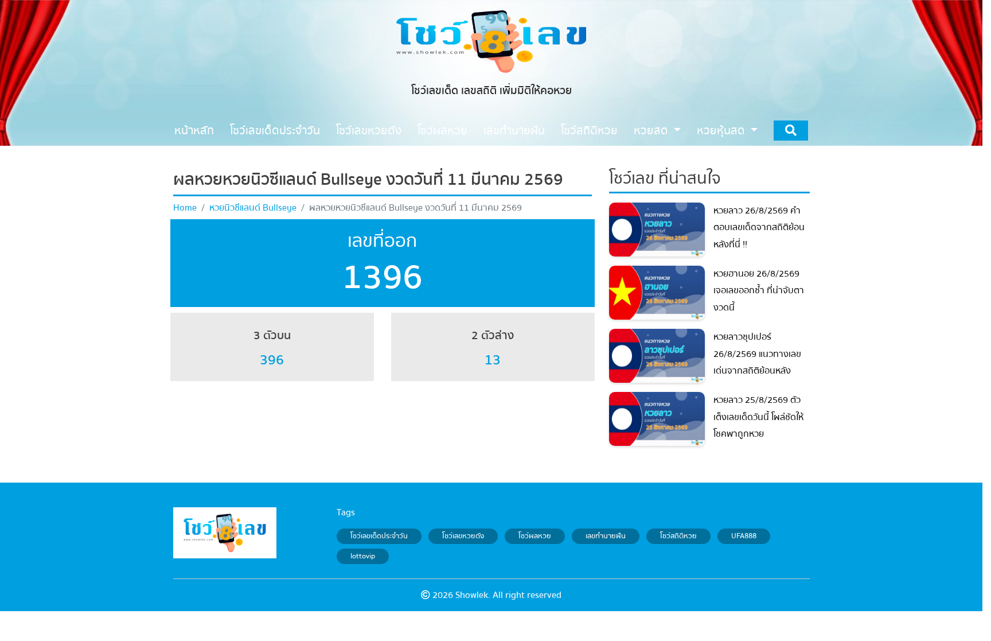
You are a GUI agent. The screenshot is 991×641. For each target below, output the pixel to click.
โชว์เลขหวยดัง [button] (368, 130)
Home (185, 207)
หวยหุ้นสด (722, 130)
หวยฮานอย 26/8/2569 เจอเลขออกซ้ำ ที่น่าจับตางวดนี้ (758, 290)
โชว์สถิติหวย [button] (589, 130)
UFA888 (743, 536)
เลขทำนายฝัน (606, 536)
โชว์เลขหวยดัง (463, 536)
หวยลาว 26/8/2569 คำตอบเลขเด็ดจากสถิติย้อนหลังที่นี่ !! (759, 227)
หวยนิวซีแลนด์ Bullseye (252, 207)
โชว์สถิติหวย (678, 536)
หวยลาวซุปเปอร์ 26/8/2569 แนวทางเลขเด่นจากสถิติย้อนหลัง (757, 353)
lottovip (362, 556)
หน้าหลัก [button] (194, 130)
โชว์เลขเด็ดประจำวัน (379, 536)
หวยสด (652, 130)
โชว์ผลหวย (534, 536)
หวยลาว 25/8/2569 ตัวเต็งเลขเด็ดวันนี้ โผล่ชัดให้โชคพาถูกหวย (758, 417)
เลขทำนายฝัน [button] (514, 130)
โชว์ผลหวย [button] (442, 130)
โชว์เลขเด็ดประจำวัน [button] (275, 130)
